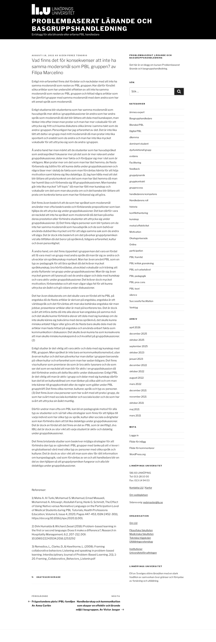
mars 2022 (135, 384)
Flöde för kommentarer (141, 448)
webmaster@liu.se (153, 502)
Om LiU (133, 523)
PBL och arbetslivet (140, 269)
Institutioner (135, 548)
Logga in (134, 435)
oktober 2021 (136, 402)
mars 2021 (135, 415)
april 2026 (134, 327)
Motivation (135, 231)
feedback (134, 168)
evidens (133, 156)
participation (136, 250)
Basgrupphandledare (140, 118)
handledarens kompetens (143, 194)
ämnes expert (136, 112)
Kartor (148, 487)
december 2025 (138, 333)
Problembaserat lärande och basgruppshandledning (92, 24)
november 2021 (138, 396)
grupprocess (136, 187)
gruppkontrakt (137, 181)
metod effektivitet (139, 225)
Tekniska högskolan (140, 537)
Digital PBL (135, 131)
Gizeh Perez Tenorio (73, 55)
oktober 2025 (136, 339)
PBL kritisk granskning (141, 263)
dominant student (138, 143)
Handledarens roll (138, 200)
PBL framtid (136, 257)
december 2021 (138, 390)
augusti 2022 (136, 377)
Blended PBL (136, 124)
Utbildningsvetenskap (141, 541)
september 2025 (138, 346)
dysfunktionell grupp (140, 149)
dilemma (134, 137)
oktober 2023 (136, 352)
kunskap (134, 219)
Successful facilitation (141, 301)
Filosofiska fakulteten (141, 530)
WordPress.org (137, 454)
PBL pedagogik (137, 275)
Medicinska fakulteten (141, 533)
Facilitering (135, 162)
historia (133, 206)
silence (133, 294)
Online (132, 244)
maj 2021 (134, 409)
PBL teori (134, 288)
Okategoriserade (48, 577)
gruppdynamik (137, 175)
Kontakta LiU (136, 487)
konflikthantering (138, 212)
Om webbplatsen (138, 494)
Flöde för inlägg (137, 441)
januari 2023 (136, 358)
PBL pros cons (137, 282)
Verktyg (133, 307)
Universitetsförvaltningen (143, 552)
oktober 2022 (136, 371)
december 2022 (138, 365)
